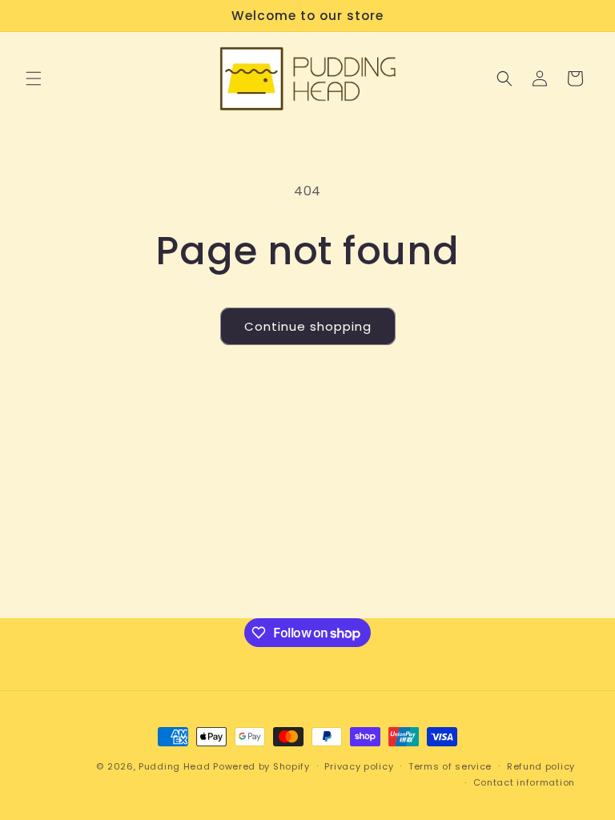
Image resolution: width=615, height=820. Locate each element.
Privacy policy (358, 766)
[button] (33, 78)
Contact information (524, 782)
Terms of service (450, 766)
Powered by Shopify (261, 766)
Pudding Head (174, 766)
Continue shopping (308, 326)
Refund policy (541, 766)
